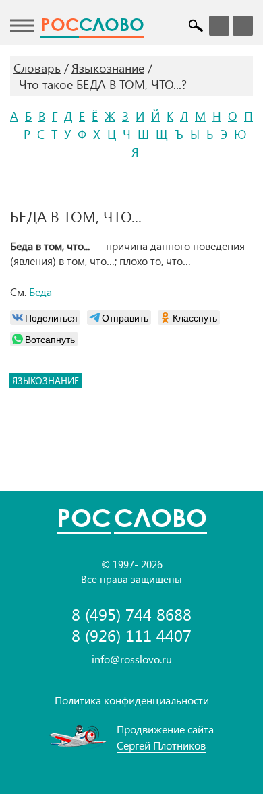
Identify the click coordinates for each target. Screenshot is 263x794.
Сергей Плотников (161, 745)
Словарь (37, 68)
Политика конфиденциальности (132, 700)
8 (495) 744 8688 (131, 614)
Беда (40, 291)
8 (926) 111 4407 (131, 635)
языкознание (45, 380)
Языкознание (107, 68)
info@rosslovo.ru (132, 659)
